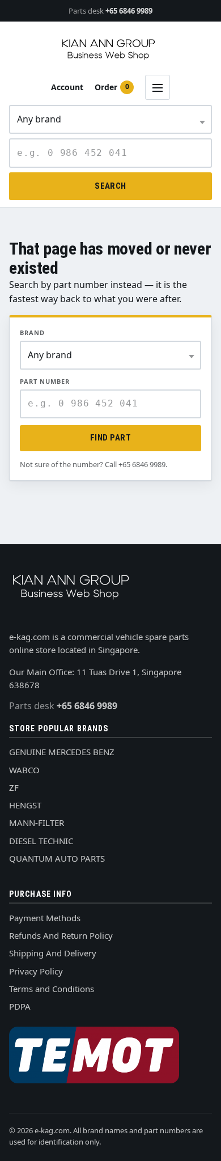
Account (67, 87)
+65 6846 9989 (110, 11)
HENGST (25, 805)
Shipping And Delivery (52, 953)
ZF (14, 787)
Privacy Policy (36, 971)
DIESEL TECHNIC (41, 840)
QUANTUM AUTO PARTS (57, 858)
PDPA (20, 1006)
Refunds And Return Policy (61, 935)
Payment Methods (44, 917)
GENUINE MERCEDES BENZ (61, 751)
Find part (110, 438)
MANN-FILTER (36, 822)
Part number (45, 381)
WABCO (24, 770)
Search (110, 186)
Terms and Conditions (51, 988)
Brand (32, 332)
